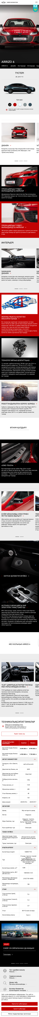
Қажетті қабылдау (19, 1009)
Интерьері (31, 66)
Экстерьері (21, 66)
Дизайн (13, 66)
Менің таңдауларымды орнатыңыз (19, 1014)
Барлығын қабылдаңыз (19, 1004)
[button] (13, 963)
